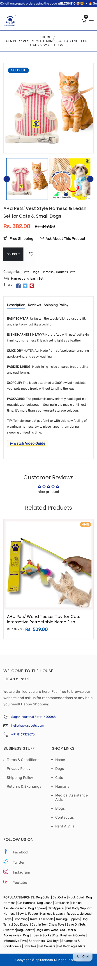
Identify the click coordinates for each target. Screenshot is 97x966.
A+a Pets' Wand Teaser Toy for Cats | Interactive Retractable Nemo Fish (45, 619)
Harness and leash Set (27, 278)
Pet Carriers (47, 946)
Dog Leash (44, 903)
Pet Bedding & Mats (71, 946)
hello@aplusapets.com (27, 726)
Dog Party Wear (47, 930)
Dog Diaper (21, 924)
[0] (84, 21)
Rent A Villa (64, 826)
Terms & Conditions (23, 760)
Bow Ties (30, 946)
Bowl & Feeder (28, 914)
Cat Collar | (60, 897)
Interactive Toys (15, 941)
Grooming (20, 919)
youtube (20, 882)
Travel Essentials (42, 919)
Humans (62, 787)
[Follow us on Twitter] (25, 286)
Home (46, 37)
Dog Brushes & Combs (69, 935)
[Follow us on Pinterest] (31, 286)
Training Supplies (67, 919)
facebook (21, 852)
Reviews (34, 305)
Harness (47, 272)
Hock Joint (76, 897)
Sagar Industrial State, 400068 (33, 717)
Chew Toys (56, 924)
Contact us (64, 817)
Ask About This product (65, 238)
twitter (19, 862)
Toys (8, 919)
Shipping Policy (56, 305)
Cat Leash (62, 903)
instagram (21, 872)
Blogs (60, 808)
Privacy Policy (18, 769)
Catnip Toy (39, 924)
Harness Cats (65, 272)
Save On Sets (76, 924)
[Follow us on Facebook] (18, 286)
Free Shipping (21, 238)
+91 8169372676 (23, 734)
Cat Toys (53, 941)
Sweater (9, 930)
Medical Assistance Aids (71, 797)
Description (16, 305)
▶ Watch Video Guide (27, 443)
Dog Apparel (37, 908)
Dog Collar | (44, 897)
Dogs (35, 272)
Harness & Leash (52, 914)
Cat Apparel (56, 908)
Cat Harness (26, 903)
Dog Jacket (25, 930)
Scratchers (37, 941)
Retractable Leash (79, 914)
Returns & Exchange (24, 787)
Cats (26, 272)
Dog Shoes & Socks (37, 935)
